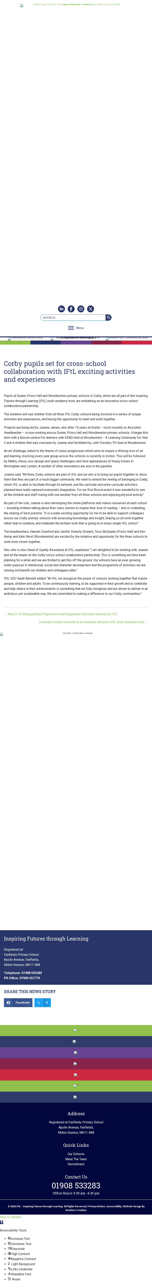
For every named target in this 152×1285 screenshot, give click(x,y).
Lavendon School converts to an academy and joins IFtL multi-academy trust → (93, 622)
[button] (1, 1222)
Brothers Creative (76, 1210)
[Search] (108, 318)
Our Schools (76, 1154)
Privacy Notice (96, 1206)
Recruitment (76, 1164)
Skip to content (10, 1217)
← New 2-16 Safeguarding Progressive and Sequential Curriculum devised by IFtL (61, 614)
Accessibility (114, 1206)
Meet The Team (76, 1159)
